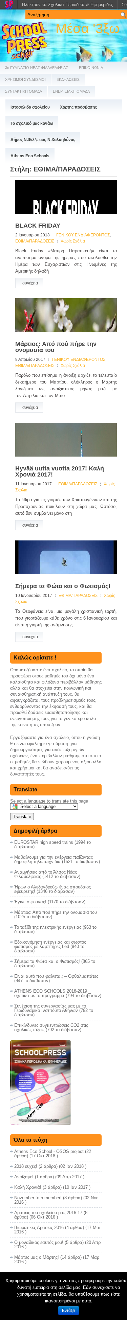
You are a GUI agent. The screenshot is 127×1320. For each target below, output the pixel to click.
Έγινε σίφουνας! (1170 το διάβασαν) (49, 901)
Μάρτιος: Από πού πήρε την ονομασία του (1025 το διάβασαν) (55, 914)
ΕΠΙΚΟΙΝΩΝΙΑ (91, 68)
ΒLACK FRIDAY (37, 225)
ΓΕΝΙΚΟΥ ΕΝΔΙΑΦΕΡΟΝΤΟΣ (83, 235)
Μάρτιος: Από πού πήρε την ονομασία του (56, 347)
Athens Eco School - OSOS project (49, 1151)
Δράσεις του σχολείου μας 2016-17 (48, 1212)
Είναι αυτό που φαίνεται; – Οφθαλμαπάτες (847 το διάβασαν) (56, 978)
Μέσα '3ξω (88, 28)
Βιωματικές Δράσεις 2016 (39, 1227)
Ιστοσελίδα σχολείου (30, 107)
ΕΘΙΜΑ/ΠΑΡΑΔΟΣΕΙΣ (34, 241)
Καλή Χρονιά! (27, 1187)
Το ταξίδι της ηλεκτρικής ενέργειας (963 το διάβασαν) (55, 929)
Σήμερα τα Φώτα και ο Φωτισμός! (62, 586)
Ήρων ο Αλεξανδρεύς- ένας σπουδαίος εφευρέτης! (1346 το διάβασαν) (52, 889)
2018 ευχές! (25, 1166)
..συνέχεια (29, 283)
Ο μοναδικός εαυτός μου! (38, 1242)
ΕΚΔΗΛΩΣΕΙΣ (68, 79)
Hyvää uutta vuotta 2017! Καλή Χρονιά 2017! (59, 471)
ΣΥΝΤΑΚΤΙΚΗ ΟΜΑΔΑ (23, 91)
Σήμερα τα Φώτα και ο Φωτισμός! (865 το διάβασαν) (54, 963)
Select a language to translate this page (49, 801)
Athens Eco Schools (29, 156)
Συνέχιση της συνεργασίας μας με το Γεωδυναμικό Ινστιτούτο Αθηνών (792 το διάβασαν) (53, 1010)
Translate (22, 816)
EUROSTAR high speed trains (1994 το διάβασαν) (52, 844)
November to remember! (38, 1197)
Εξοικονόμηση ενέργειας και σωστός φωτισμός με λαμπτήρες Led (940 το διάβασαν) (50, 946)
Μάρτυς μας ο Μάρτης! (36, 1257)
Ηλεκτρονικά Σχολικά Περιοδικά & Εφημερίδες (67, 4)
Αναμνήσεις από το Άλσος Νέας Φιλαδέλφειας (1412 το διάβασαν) (47, 874)
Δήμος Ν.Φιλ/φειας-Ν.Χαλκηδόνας (42, 139)
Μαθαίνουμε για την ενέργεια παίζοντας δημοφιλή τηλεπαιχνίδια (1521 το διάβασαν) (57, 859)
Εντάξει (68, 1310)
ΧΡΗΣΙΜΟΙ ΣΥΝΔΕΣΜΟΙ (25, 79)
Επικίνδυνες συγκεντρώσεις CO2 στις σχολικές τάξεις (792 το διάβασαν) (51, 1027)
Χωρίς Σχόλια (73, 241)
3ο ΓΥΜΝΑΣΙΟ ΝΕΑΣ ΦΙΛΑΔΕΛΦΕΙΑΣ (36, 68)
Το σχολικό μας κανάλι (31, 123)
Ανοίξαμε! (24, 1176)
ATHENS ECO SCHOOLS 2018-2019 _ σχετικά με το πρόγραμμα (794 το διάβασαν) (57, 993)
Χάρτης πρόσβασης (78, 107)
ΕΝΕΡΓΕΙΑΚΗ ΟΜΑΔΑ (71, 91)
